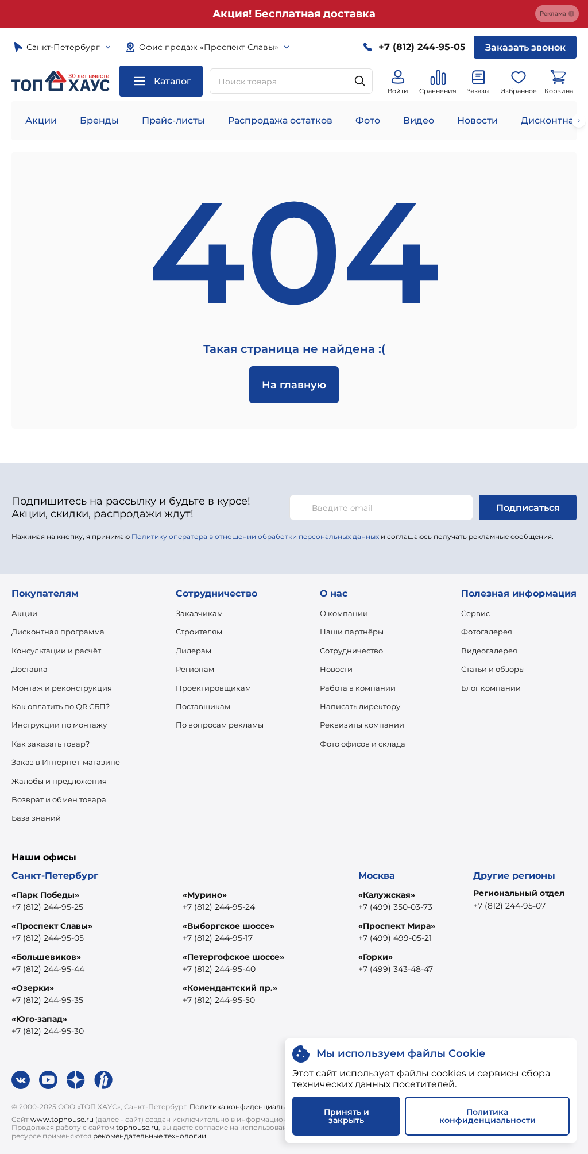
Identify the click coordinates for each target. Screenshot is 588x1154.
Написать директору (360, 706)
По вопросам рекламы (220, 724)
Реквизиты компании (362, 724)
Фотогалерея (486, 631)
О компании (344, 613)
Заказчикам (199, 613)
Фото (367, 120)
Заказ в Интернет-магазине (65, 762)
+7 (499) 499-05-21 (395, 938)
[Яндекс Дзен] (76, 1080)
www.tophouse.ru (62, 1119)
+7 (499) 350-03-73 (395, 907)
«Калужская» (386, 895)
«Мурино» (205, 895)
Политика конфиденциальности (247, 1106)
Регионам (195, 669)
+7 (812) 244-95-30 (47, 1031)
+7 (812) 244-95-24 (219, 907)
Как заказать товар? (50, 743)
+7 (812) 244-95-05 (47, 938)
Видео (418, 120)
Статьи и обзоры (493, 669)
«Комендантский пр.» (230, 988)
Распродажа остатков (280, 120)
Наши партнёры (352, 631)
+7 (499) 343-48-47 (395, 969)
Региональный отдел (518, 893)
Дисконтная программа (58, 631)
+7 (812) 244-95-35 (47, 1000)
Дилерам (193, 650)
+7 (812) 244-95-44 (47, 969)
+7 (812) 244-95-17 (218, 938)
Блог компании (491, 688)
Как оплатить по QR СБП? (60, 706)
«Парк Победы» (45, 895)
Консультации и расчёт (56, 650)
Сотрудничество (351, 650)
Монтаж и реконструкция (61, 688)
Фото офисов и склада (362, 743)
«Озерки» (32, 988)
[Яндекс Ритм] (103, 1080)
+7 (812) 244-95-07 (509, 906)
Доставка (29, 669)
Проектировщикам (213, 688)
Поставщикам (203, 706)
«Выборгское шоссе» (228, 926)
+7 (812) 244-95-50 (219, 1000)
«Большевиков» (46, 957)
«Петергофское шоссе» (233, 957)
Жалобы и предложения (59, 781)
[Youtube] (48, 1080)
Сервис (475, 613)
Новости (477, 120)
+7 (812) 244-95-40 (219, 969)
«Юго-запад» (39, 1019)
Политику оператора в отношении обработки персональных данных (255, 536)
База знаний (36, 817)
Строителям (199, 631)
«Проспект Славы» (51, 926)
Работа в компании (358, 688)
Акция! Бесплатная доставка (294, 13)
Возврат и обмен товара (58, 799)
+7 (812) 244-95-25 (47, 907)
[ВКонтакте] (20, 1080)
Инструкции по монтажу (59, 724)
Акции (41, 120)
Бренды (99, 120)
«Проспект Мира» (396, 926)
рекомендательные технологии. (150, 1136)
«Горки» (375, 957)
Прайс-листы (173, 120)
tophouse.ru (137, 1127)
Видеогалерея (489, 650)
